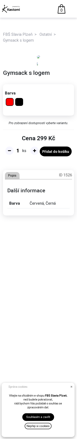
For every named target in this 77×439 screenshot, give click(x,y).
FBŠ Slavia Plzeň (18, 34)
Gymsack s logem (18, 40)
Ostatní (45, 34)
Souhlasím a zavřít (38, 417)
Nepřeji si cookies (38, 426)
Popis (12, 175)
